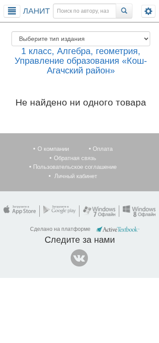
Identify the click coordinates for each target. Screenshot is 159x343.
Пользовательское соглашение (75, 167)
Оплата (103, 149)
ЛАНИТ (36, 11)
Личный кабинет (75, 176)
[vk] (79, 258)
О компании (53, 149)
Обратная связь (75, 158)
